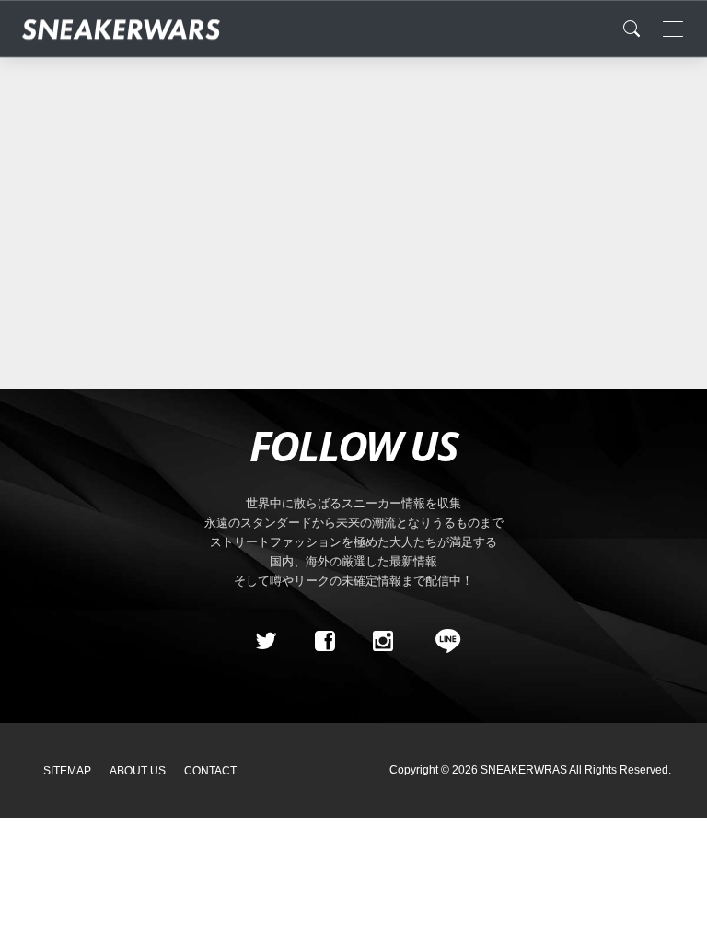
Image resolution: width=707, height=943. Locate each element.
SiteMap (67, 770)
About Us (138, 770)
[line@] (442, 641)
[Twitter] (266, 641)
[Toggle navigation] (668, 29)
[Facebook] (324, 641)
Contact (210, 770)
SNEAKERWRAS (524, 769)
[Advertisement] (353, 214)
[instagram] (383, 641)
